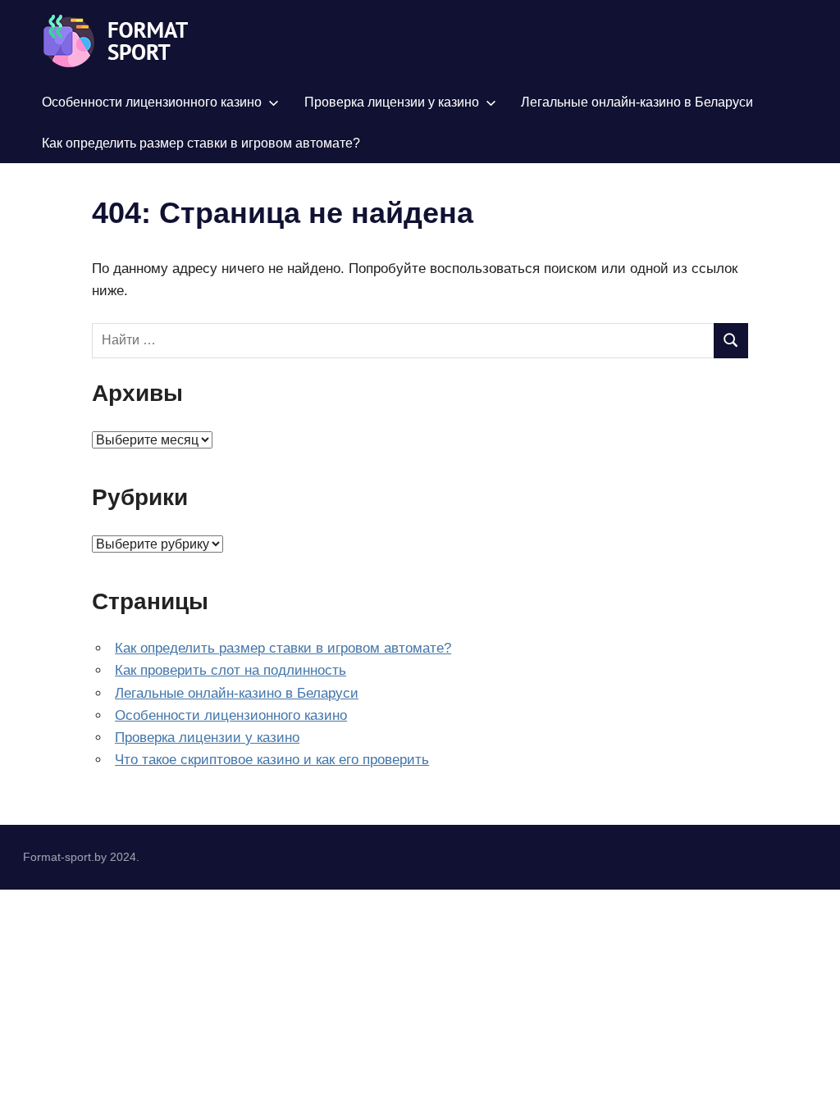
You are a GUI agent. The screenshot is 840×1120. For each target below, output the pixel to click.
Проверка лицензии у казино (391, 102)
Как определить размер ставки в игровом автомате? (201, 143)
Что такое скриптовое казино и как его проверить (272, 759)
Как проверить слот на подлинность (230, 670)
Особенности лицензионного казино (152, 102)
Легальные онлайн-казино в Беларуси (637, 102)
